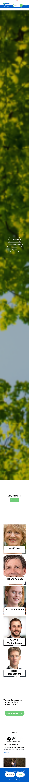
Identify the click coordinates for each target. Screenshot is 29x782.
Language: (14, 1)
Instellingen (14, 779)
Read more (6, 752)
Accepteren (10, 774)
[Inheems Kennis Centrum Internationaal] (14, 739)
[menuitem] (14, 0)
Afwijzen (20, 774)
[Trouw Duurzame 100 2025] (14, 762)
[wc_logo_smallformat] (6, 5)
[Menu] (25, 5)
